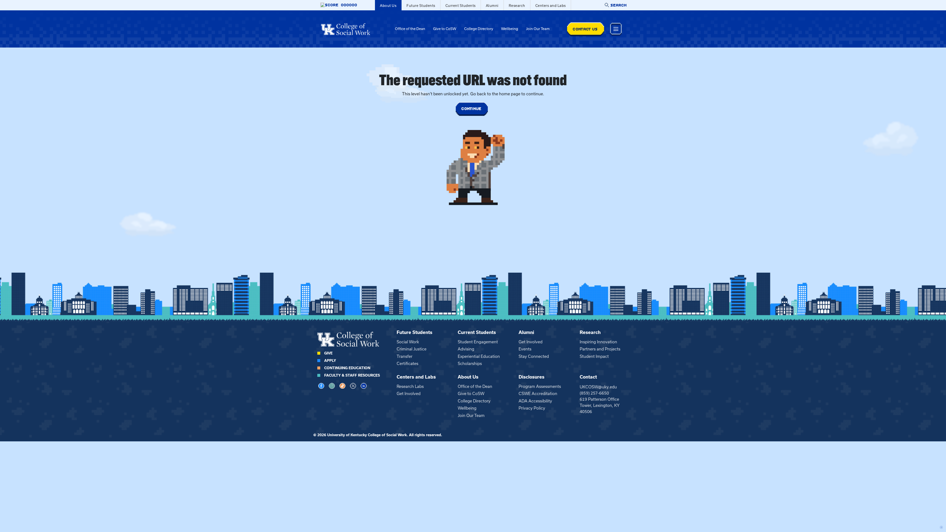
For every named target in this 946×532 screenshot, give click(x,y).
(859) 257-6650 (594, 393)
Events (525, 349)
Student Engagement (478, 342)
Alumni (492, 6)
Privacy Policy (532, 408)
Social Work (408, 342)
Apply (330, 360)
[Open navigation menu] (615, 29)
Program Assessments (540, 386)
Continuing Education (347, 368)
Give (328, 353)
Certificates (407, 363)
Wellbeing (509, 29)
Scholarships (470, 363)
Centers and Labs (550, 6)
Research (517, 6)
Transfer (404, 356)
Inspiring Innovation (598, 342)
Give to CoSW (444, 29)
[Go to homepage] (345, 29)
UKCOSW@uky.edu (598, 387)
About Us (388, 6)
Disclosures (531, 377)
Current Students (460, 6)
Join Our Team (538, 29)
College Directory (478, 29)
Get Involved (530, 342)
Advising (466, 349)
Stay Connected (534, 356)
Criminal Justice (411, 349)
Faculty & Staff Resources (352, 375)
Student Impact (594, 356)
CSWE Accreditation (538, 393)
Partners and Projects (600, 349)
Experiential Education (479, 356)
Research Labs (410, 386)
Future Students (420, 6)
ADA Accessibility (535, 401)
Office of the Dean (410, 29)
